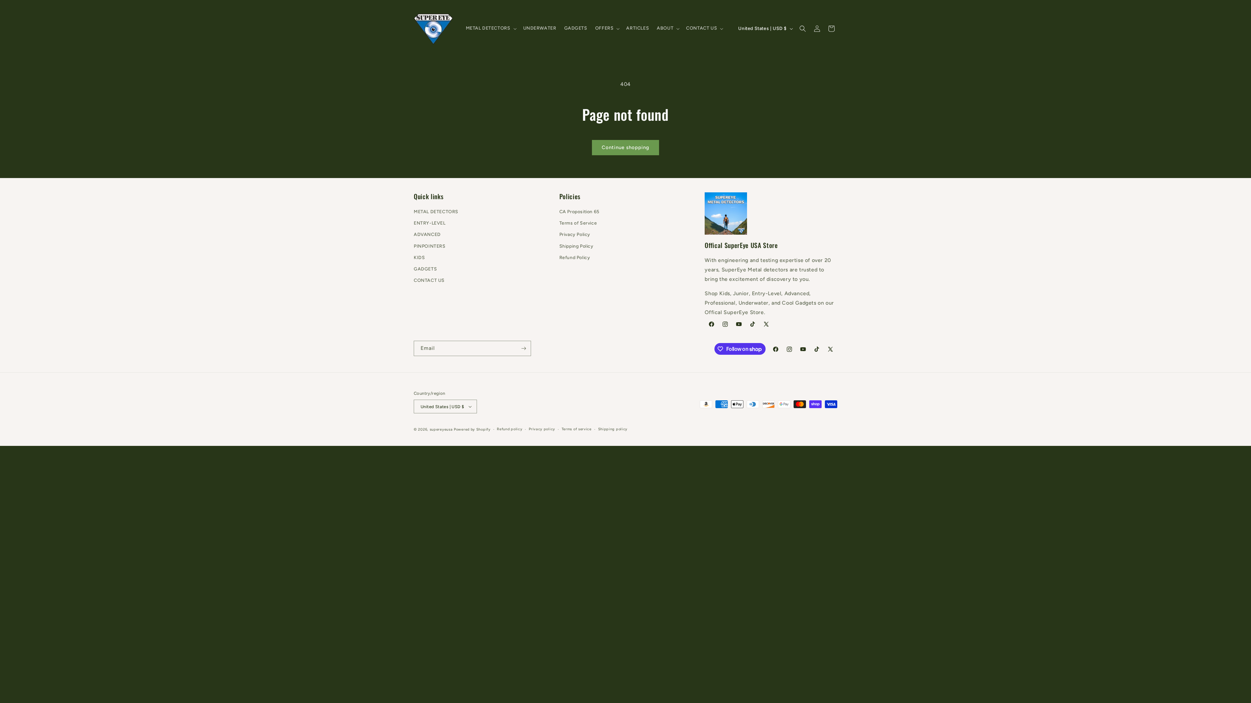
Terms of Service (578, 223)
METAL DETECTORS (436, 211)
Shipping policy (613, 429)
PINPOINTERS (430, 246)
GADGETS (425, 269)
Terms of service (577, 429)
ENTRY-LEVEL (430, 223)
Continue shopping (625, 147)
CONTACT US (429, 280)
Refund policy (509, 429)
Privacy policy (542, 429)
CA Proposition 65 (579, 211)
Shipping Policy (576, 246)
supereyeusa (441, 429)
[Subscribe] (523, 348)
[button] (490, 28)
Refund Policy (574, 257)
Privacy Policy (574, 234)
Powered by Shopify (472, 429)
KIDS (419, 257)
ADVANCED (427, 234)
